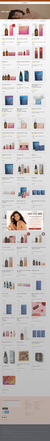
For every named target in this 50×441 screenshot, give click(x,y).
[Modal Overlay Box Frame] (25, 220)
